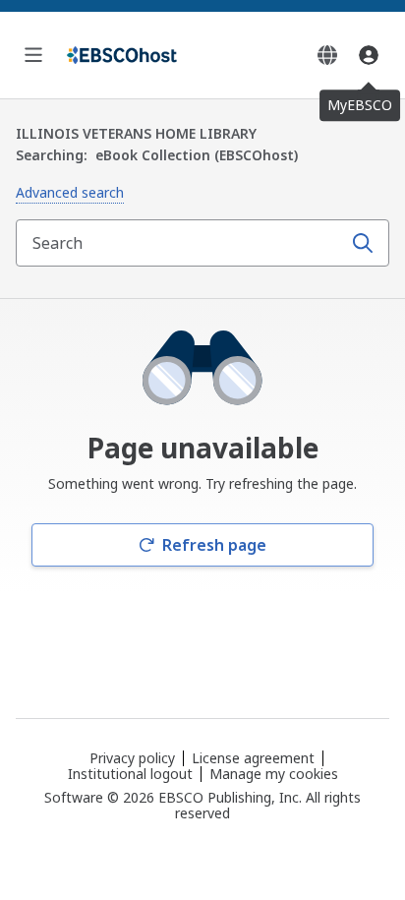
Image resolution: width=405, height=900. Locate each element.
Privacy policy (132, 758)
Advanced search (70, 192)
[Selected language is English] (327, 55)
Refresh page (214, 545)
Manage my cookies (273, 774)
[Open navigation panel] (33, 55)
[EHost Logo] (122, 55)
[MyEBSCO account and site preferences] (368, 55)
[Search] (362, 243)
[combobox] (181, 243)
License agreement (253, 758)
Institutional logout (130, 773)
